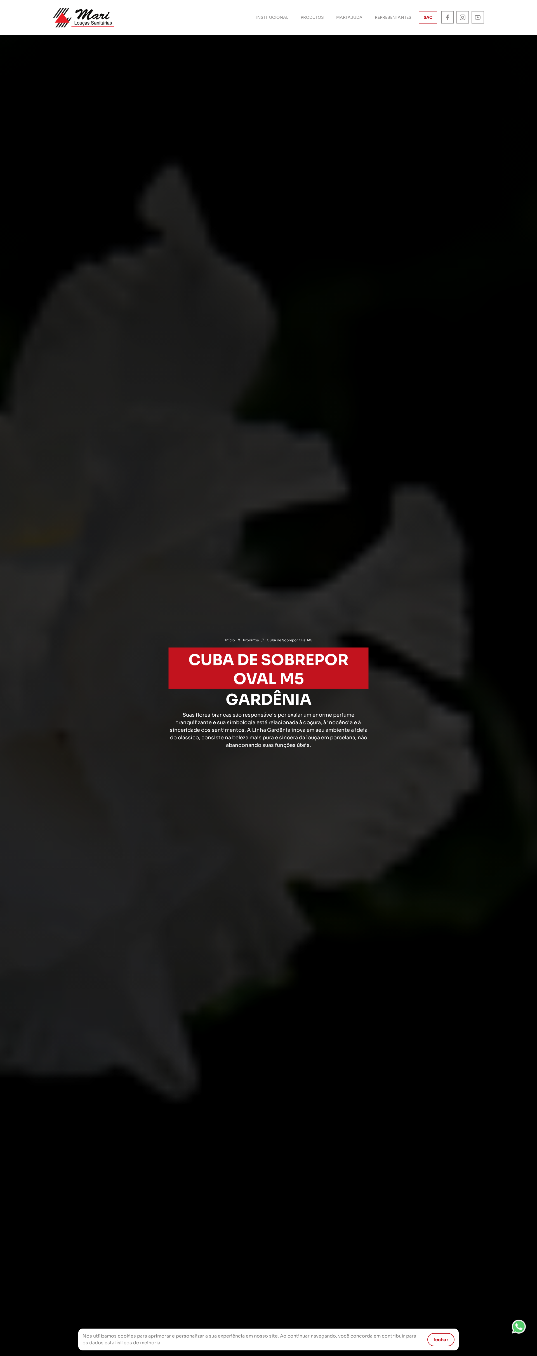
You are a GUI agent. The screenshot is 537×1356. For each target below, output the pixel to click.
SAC (428, 17)
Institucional (272, 17)
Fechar (441, 1340)
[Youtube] (478, 17)
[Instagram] (462, 17)
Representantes (393, 17)
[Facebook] (447, 17)
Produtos (312, 17)
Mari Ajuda (349, 17)
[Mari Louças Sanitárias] (83, 17)
